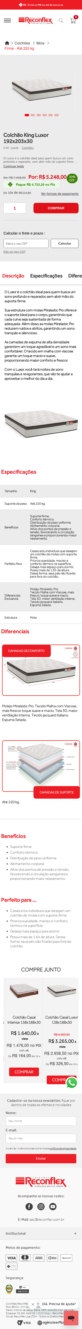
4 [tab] (44, 115)
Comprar (56, 208)
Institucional (16, 1233)
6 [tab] (56, 115)
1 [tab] (27, 115)
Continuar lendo (13, 166)
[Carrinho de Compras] (61, 20)
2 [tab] (33, 115)
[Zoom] (41, 89)
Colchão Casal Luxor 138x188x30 (61, 1019)
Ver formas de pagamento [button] (60, 193)
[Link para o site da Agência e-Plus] (51, 1323)
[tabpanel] (41, 89)
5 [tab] (50, 115)
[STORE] (36, 20)
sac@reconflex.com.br (46, 1219)
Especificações (46, 276)
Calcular (64, 243)
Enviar (41, 1158)
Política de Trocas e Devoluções (30, 1295)
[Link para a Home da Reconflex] (41, 1182)
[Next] (77, 5)
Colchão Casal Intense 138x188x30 (24, 1019)
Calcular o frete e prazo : (24, 233)
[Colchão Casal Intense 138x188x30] (24, 1013)
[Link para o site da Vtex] (24, 1323)
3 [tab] (38, 115)
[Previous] (5, 5)
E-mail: (11, 1130)
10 (10, 192)
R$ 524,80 (25, 192)
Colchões (28, 148)
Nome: (11, 1113)
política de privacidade (62, 1148)
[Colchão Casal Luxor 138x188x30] (61, 1013)
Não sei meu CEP (14, 251)
